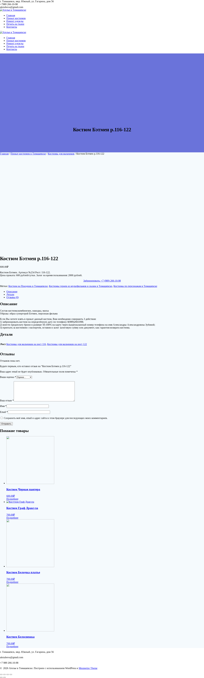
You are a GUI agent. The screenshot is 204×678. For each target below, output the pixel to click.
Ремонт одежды (14, 21)
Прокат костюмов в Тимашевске (28, 153)
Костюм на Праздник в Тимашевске (28, 286)
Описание (11, 291)
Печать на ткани (15, 24)
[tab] (105, 291)
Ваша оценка (8, 377)
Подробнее (12, 499)
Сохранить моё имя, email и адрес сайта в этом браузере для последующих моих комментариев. (56, 418)
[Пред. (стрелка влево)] (1, 677)
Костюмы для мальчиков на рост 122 (67, 344)
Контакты (11, 27)
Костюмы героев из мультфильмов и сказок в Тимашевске (80, 286)
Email (4, 412)
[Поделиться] (4, 674)
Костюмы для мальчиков (61, 153)
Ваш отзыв (7, 400)
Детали (10, 294)
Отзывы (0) (12, 297)
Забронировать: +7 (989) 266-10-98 (102, 280)
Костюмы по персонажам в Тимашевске (135, 286)
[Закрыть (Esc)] (1, 674)
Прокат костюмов (16, 18)
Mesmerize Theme (88, 668)
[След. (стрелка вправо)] (4, 677)
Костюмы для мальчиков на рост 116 (26, 344)
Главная (10, 15)
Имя (3, 406)
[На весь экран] (7, 674)
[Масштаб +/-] (11, 674)
